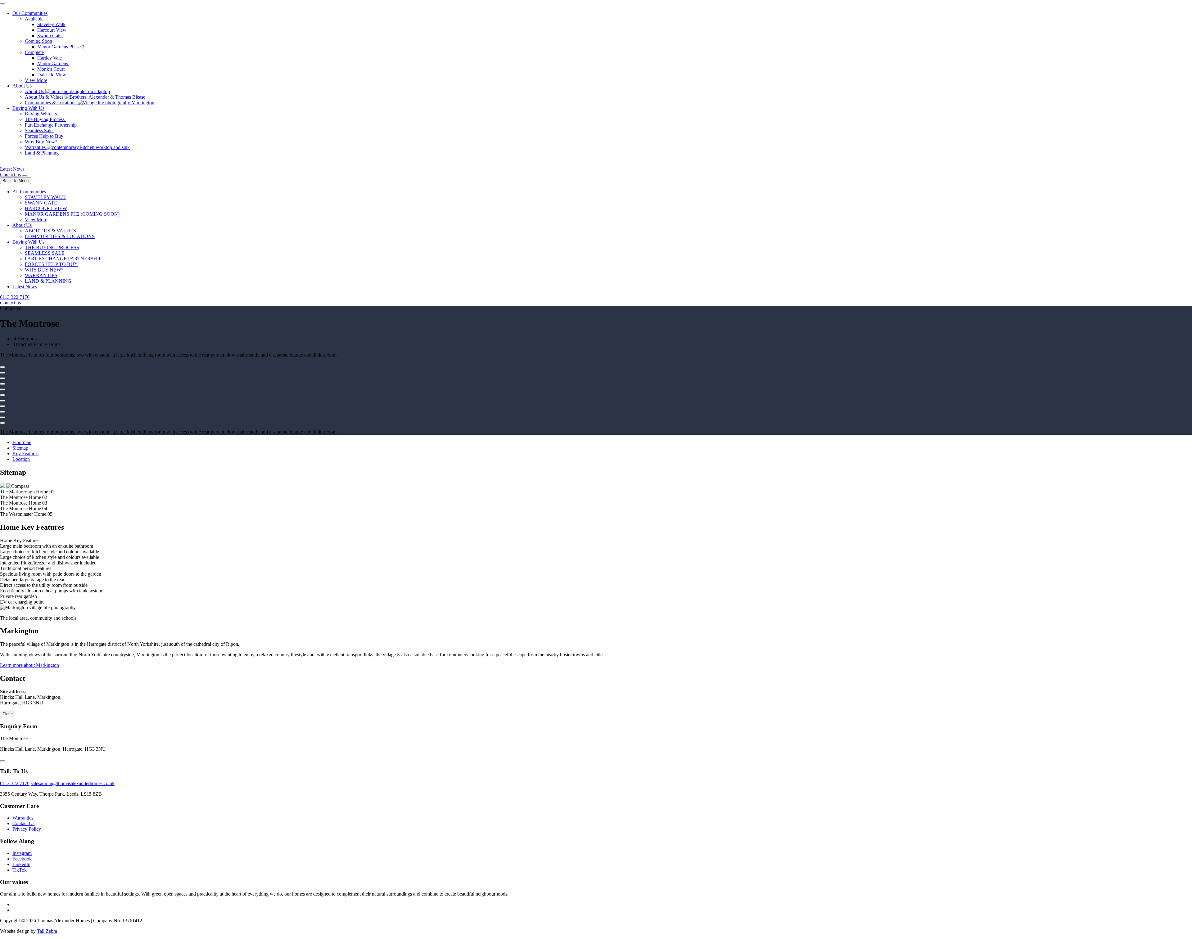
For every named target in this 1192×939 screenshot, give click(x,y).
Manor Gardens (53, 63)
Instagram (22, 853)
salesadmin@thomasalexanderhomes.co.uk (73, 783)
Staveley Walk (51, 24)
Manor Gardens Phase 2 (60, 46)
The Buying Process (45, 119)
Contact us (10, 174)
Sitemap (20, 448)
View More (36, 80)
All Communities (29, 191)
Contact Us (23, 823)
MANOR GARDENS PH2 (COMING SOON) (72, 214)
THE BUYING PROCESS (52, 247)
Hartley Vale (50, 58)
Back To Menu (15, 180)
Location (21, 459)
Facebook (22, 858)
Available (34, 18)
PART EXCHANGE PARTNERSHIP (63, 258)
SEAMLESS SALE (45, 253)
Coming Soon (38, 41)
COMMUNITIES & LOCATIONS (60, 236)
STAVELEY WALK (45, 197)
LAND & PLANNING (48, 281)
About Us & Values (45, 97)
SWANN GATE (41, 202)
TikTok (19, 870)
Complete (34, 52)
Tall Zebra (47, 931)
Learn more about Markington (29, 665)
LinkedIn (21, 864)
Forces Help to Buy (44, 136)
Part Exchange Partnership (51, 125)
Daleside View (52, 74)
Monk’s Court (51, 69)
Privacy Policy (26, 829)
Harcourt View (51, 30)
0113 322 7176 (14, 297)
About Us (22, 85)
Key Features (25, 453)
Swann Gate (50, 35)
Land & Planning (42, 152)
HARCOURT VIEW (46, 208)
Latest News (12, 169)
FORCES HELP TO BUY (51, 264)
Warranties (36, 147)
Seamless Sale (39, 130)
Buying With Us (28, 108)
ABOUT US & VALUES (50, 230)
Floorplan (21, 442)
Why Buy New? (41, 141)
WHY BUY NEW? (44, 269)
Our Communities (29, 13)
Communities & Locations (51, 102)
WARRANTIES (41, 275)
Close (7, 714)
